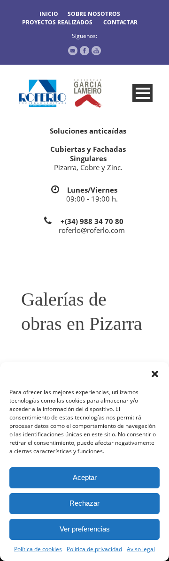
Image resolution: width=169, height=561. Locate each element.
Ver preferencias (85, 529)
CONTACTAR (120, 22)
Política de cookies (38, 549)
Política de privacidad (94, 549)
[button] (155, 374)
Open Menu (142, 93)
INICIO (48, 14)
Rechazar (84, 503)
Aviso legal (141, 549)
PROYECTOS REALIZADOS (57, 22)
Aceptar (85, 477)
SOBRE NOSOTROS (94, 14)
